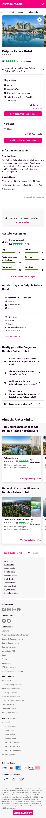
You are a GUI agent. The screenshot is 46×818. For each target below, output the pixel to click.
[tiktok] (19, 609)
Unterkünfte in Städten (10, 742)
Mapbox (28, 197)
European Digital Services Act (13, 701)
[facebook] (4, 609)
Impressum (6, 663)
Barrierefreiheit (8, 705)
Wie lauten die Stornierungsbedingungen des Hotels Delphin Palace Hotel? (22, 394)
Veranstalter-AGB (8, 651)
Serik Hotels (9, 579)
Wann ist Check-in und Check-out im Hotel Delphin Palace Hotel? (22, 361)
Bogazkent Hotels (11, 593)
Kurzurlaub (6, 722)
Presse (4, 659)
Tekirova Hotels (10, 582)
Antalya (21, 12)
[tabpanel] (23, 577)
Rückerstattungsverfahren (12, 685)
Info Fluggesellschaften (11, 689)
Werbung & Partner (9, 693)
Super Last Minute (9, 726)
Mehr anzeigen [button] (11, 336)
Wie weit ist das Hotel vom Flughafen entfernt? (21, 372)
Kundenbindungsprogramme (13, 671)
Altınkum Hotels (10, 586)
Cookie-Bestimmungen (10, 643)
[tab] (13, 553)
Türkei (11, 12)
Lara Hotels (8, 561)
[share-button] (39, 19)
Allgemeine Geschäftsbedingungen (15, 635)
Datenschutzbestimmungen (12, 639)
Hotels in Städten (8, 730)
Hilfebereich (6, 681)
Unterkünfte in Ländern (11, 746)
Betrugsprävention (9, 709)
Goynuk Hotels (10, 590)
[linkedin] (14, 609)
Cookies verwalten (9, 647)
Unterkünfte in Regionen (11, 750)
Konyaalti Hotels (10, 575)
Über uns (5, 631)
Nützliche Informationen (11, 697)
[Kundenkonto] (43, 4)
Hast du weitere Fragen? (20, 404)
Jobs (4, 655)
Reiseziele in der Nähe (13, 553)
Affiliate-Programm (9, 667)
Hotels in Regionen (9, 738)
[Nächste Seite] (42, 553)
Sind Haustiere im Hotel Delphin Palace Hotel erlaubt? (22, 382)
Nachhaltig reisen (8, 754)
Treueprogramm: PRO (10, 713)
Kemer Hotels (9, 568)
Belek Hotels (9, 565)
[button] (23, 31)
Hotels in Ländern (8, 734)
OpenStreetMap (38, 197)
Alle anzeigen (8, 189)
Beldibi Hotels (9, 572)
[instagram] (9, 609)
